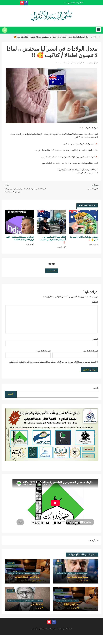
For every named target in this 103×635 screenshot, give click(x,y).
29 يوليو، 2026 (92, 244)
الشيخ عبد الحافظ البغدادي (33, 600)
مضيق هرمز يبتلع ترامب (77, 576)
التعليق (94, 302)
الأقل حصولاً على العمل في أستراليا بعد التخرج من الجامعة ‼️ (52, 239)
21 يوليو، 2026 (29, 244)
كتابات (70, 573)
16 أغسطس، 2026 (82, 580)
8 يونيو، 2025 (91, 63)
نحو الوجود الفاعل (71, 604)
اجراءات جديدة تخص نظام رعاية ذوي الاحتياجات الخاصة (20, 238)
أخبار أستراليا (79, 63)
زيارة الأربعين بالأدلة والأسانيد (27, 576)
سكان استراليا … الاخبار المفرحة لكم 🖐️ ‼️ (84, 238)
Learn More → (52, 271)
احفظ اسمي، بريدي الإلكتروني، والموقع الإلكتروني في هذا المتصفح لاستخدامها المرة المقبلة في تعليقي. (52, 362)
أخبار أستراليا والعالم (68, 63)
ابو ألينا (75, 600)
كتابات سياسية (61, 573)
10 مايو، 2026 (74, 608)
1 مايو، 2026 (39, 608)
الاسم (95, 339)
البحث (95, 388)
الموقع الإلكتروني (90, 351)
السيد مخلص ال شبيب (32, 573)
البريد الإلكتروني (43, 351)
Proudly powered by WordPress (40, 629)
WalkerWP (67, 629)
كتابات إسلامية (12, 573)
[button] (8, 435)
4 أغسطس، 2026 (34, 580)
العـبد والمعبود (37, 604)
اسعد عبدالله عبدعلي (80, 573)
